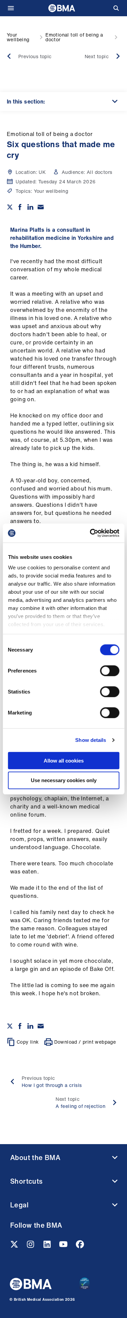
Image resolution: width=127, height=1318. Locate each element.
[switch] (109, 670)
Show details (90, 740)
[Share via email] (41, 207)
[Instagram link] (31, 1246)
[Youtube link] (64, 1246)
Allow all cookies (64, 760)
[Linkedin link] (47, 1246)
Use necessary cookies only (64, 780)
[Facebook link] (80, 1246)
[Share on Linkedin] (30, 207)
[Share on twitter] (10, 207)
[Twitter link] (15, 1246)
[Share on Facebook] (20, 207)
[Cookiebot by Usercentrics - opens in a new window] (90, 533)
